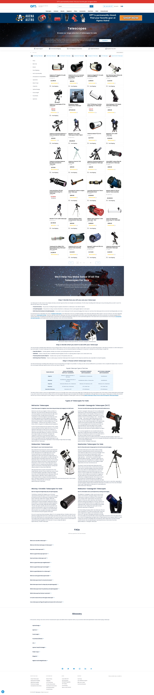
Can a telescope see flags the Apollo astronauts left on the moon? (46, 602)
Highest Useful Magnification (39, 660)
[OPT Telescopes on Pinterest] (91, 669)
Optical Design (36, 625)
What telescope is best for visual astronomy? (41, 580)
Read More (105, 40)
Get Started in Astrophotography (66, 681)
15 (90, 262)
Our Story (80, 678)
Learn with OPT (109, 6)
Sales (96, 11)
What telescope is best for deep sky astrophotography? (43, 584)
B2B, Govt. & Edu (81, 682)
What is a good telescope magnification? (40, 562)
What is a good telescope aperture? (39, 553)
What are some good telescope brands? (40, 575)
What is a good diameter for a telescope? (40, 571)
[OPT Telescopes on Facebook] (62, 669)
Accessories (83, 11)
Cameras (56, 11)
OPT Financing (49, 682)
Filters (75, 11)
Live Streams (65, 685)
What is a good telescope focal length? (39, 567)
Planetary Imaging (35, 684)
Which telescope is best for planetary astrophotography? (44, 588)
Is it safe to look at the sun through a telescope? (41, 597)
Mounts (62, 11)
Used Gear (90, 11)
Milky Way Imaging (35, 682)
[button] (120, 52)
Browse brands (104, 11)
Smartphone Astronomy (36, 685)
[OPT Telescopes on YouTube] (74, 669)
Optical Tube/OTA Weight (38, 647)
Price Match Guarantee (51, 685)
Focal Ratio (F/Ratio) (37, 638)
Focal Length (35, 634)
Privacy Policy (49, 689)
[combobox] (75, 6)
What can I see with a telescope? (38, 540)
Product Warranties (50, 684)
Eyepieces (69, 11)
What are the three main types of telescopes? (41, 545)
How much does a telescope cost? (38, 558)
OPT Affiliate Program (82, 680)
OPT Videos (64, 683)
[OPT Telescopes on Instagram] (79, 669)
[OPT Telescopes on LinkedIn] (85, 669)
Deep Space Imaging (35, 680)
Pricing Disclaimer (50, 687)
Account (116, 6)
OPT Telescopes (36, 692)
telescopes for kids (41, 315)
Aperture (34, 630)
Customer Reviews (82, 684)
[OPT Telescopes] (33, 6)
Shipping (48, 680)
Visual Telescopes (35, 678)
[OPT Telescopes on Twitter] (68, 669)
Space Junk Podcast (66, 687)
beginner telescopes (56, 313)
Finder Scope (35, 651)
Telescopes (48, 11)
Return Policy (49, 678)
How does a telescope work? (37, 549)
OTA (33, 643)
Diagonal (34, 656)
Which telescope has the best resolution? (40, 593)
